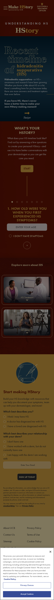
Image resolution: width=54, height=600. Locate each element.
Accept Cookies (27, 594)
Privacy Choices (27, 585)
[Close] (50, 551)
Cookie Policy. (10, 579)
